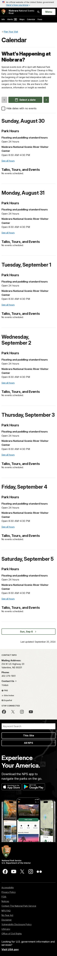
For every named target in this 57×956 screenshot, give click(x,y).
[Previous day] (4, 100)
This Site (28, 735)
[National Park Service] (3, 12)
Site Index (8, 695)
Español (7, 700)
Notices (5, 901)
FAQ (5, 690)
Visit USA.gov (10, 949)
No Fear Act (7, 915)
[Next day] (46, 100)
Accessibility (8, 887)
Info (3, 19)
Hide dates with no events (21, 108)
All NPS (28, 742)
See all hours (8, 160)
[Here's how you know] (28, 4)
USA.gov (6, 929)
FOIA (4, 896)
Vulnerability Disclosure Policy (17, 924)
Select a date (27, 99)
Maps (21, 19)
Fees (40, 19)
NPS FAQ (6, 910)
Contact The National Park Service (19, 906)
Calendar (31, 19)
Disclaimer (7, 920)
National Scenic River (21, 11)
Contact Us (8, 681)
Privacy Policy (9, 892)
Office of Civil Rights (12, 933)
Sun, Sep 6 (26, 631)
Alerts (11, 19)
